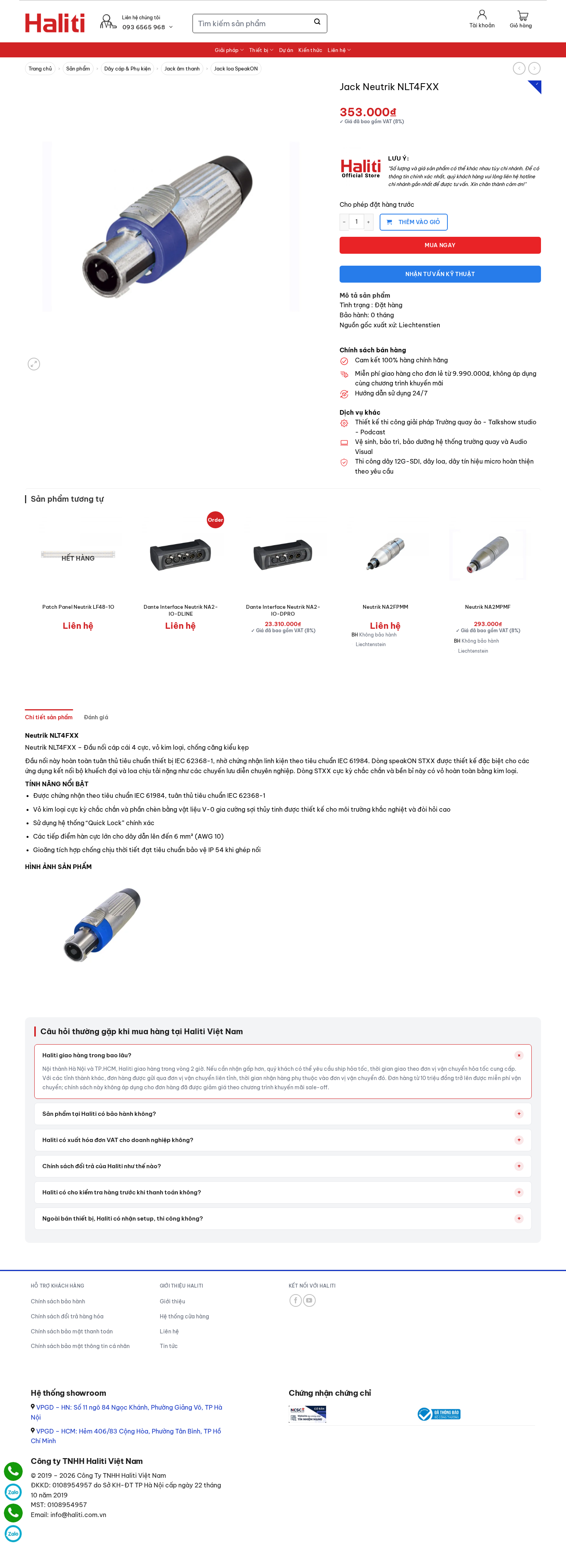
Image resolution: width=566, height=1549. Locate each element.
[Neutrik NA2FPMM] (385, 554)
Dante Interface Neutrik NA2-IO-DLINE (181, 610)
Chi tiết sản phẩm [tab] (49, 717)
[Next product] (519, 68)
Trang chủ (40, 68)
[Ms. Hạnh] (13, 1471)
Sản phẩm (78, 68)
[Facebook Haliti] (296, 1300)
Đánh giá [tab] (96, 717)
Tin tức (169, 1346)
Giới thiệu (172, 1301)
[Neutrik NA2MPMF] (487, 554)
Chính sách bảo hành (58, 1301)
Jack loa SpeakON (236, 68)
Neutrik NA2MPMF (488, 607)
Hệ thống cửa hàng (184, 1316)
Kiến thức (310, 50)
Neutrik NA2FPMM (385, 607)
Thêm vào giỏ (419, 222)
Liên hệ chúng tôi (141, 17)
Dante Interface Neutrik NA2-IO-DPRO (283, 610)
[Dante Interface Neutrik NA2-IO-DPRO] (283, 554)
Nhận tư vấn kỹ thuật (440, 274)
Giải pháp (226, 50)
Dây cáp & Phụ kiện (127, 68)
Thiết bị (258, 50)
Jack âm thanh (182, 68)
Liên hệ (337, 50)
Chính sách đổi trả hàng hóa (67, 1316)
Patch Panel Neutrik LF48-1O (78, 607)
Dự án (286, 50)
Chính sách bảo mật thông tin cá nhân (80, 1346)
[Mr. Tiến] (13, 1513)
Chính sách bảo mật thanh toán (72, 1331)
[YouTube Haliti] (309, 1300)
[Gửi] (317, 22)
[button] (521, 20)
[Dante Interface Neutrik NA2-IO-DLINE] (180, 554)
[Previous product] (534, 68)
